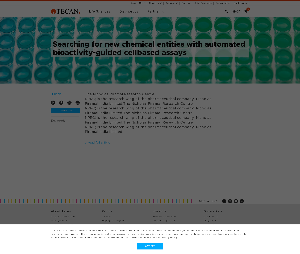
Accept (150, 246)
